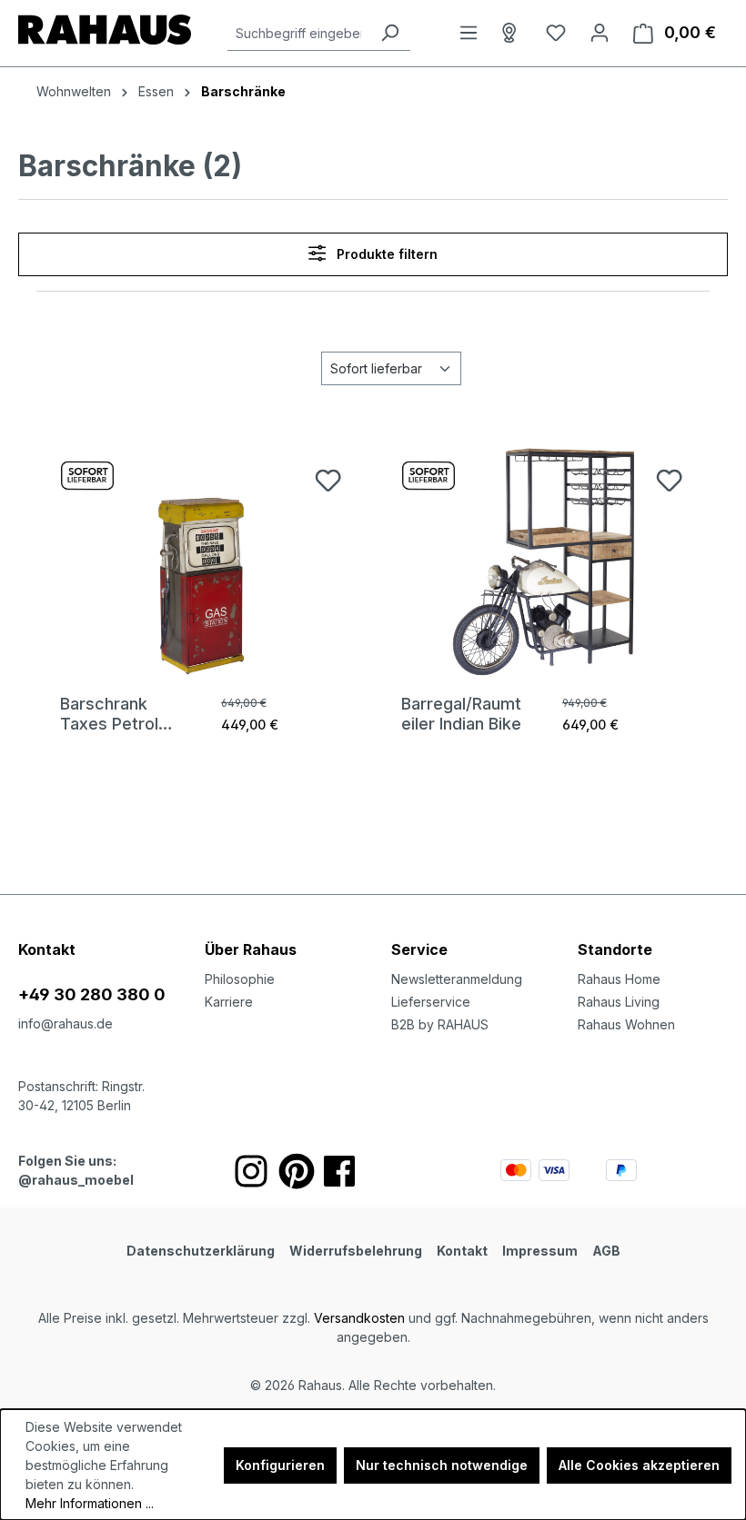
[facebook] (339, 1171)
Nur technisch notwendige (442, 1465)
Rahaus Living (619, 1001)
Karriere (229, 1001)
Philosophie (240, 979)
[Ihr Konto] (599, 33)
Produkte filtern (385, 254)
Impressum (540, 1250)
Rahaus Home (619, 979)
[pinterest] (296, 1171)
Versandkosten (359, 1318)
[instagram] (251, 1171)
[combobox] (298, 33)
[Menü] (468, 33)
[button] (653, 931)
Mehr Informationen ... (89, 1503)
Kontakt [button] (47, 949)
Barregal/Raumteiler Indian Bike (461, 713)
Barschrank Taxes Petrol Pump (109, 714)
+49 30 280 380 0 (92, 994)
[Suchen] (389, 33)
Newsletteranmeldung (456, 979)
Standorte (615, 949)
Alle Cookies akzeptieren (639, 1465)
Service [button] (419, 949)
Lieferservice (430, 1001)
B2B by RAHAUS (440, 1024)
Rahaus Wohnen (626, 1024)
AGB (606, 1250)
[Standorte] (512, 33)
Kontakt (462, 1250)
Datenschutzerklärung (200, 1250)
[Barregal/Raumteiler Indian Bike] (543, 560)
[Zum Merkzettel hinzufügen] (328, 480)
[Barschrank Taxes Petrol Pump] (202, 560)
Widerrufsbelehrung (355, 1250)
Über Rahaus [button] (251, 949)
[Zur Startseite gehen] (104, 30)
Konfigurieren (280, 1465)
